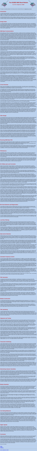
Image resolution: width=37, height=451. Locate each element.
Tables (1, 446)
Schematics (2, 447)
